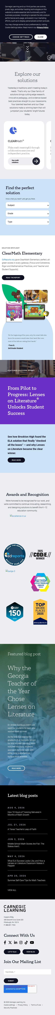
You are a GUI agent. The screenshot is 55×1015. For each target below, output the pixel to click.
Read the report (13, 277)
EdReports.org (8, 259)
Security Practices (10, 1008)
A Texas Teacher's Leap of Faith (22, 829)
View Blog (30, 952)
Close (40, 37)
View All (12, 890)
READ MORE (16, 460)
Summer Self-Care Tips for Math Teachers (26, 880)
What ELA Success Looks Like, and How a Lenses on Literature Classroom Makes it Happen (26, 863)
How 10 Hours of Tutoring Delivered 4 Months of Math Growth (24, 813)
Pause (49, 57)
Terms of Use (36, 1005)
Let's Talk (12, 952)
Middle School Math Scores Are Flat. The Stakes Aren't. (26, 844)
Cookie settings (9, 1005)
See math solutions (15, 161)
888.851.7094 (10, 925)
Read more (16, 768)
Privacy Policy (23, 1005)
